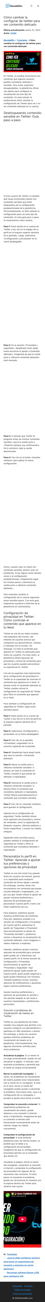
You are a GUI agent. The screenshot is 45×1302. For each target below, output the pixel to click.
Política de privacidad (22, 1294)
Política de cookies (22, 1290)
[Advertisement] (22, 147)
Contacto (28, 1286)
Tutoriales (22, 40)
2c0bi (13, 33)
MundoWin (9, 40)
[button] (31, 6)
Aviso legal (17, 1286)
